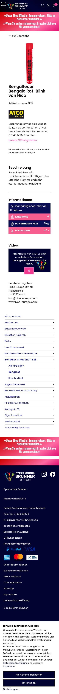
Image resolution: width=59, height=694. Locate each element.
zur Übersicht (20, 36)
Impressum (9, 666)
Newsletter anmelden (28, 18)
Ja (29, 270)
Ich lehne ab (29, 682)
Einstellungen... (11, 689)
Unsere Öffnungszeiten (22, 140)
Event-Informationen (16, 570)
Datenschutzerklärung (15, 663)
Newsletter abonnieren (17, 543)
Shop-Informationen (16, 564)
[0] (53, 5)
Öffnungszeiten (13, 537)
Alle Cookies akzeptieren (29, 674)
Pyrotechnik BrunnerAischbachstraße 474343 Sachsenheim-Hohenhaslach (24, 499)
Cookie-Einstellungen (16, 607)
